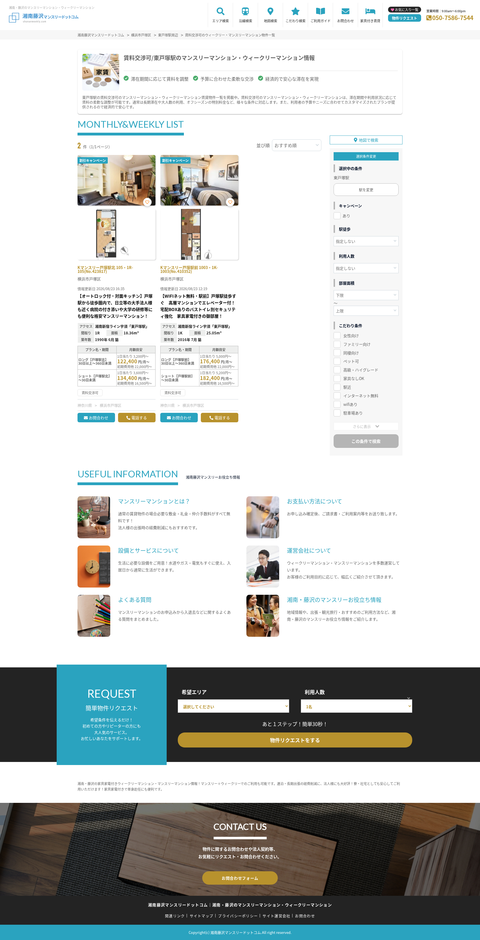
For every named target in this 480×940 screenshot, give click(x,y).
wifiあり (350, 404)
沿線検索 (245, 20)
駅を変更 (366, 189)
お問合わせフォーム (240, 878)
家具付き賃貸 (370, 20)
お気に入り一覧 (406, 9)
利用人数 (315, 691)
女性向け (351, 335)
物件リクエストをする (295, 740)
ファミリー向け (357, 344)
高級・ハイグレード (360, 369)
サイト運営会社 (276, 915)
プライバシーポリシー (238, 915)
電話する (139, 417)
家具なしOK (353, 378)
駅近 (347, 387)
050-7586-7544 (452, 17)
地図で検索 (368, 140)
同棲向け (351, 353)
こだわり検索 (296, 20)
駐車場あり (353, 413)
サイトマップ (202, 915)
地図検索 (270, 20)
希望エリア (194, 691)
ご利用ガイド (321, 20)
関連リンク (175, 915)
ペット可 (351, 361)
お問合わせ (345, 20)
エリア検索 (220, 20)
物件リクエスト (404, 18)
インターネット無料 (360, 395)
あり (346, 215)
